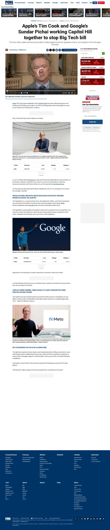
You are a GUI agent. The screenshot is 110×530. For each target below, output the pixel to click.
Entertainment (77, 457)
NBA (24, 487)
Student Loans (9, 459)
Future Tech (8, 495)
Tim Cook (22, 103)
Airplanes (76, 465)
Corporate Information (80, 497)
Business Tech (9, 491)
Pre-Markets (43, 475)
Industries (42, 471)
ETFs (41, 467)
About (76, 482)
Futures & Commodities (46, 463)
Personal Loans (9, 463)
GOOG (15, 261)
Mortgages (8, 457)
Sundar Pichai (42, 103)
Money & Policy (26, 459)
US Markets (43, 459)
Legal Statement (24, 521)
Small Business (26, 461)
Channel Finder (78, 485)
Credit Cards (8, 461)
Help (46, 518)
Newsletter (97, 519)
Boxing (24, 493)
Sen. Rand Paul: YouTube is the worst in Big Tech (20, 96)
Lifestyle (55, 2)
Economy (31, 2)
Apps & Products (78, 508)
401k (6, 469)
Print (56, 50)
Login (94, 2)
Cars (75, 463)
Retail (41, 473)
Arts (75, 469)
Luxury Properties (95, 461)
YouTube (85, 519)
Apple (14, 103)
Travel (75, 461)
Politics (33, 21)
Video (78, 2)
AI (5, 497)
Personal (93, 457)
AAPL (15, 169)
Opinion (42, 482)
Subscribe (92, 122)
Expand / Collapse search (91, 3)
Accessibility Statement (80, 501)
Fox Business (9, 3)
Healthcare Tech (9, 493)
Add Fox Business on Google (70, 50)
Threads (53, 50)
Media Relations (78, 495)
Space (7, 499)
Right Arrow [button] (107, 13)
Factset (53, 520)
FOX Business (31, 180)
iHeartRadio (103, 519)
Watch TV (101, 2)
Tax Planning (8, 473)
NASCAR (25, 491)
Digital (7, 485)
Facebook (47, 50)
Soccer (24, 495)
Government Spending (28, 457)
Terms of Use (96, 127)
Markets (39, 2)
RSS (94, 519)
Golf (24, 497)
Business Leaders (44, 469)
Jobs (75, 487)
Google (31, 205)
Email (59, 50)
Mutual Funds (43, 477)
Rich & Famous (78, 459)
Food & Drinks (77, 467)
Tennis (24, 499)
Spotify (100, 519)
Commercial (94, 459)
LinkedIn (91, 519)
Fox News (76, 503)
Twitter (50, 50)
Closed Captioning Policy (80, 499)
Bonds (41, 465)
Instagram (82, 519)
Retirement (8, 471)
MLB (24, 489)
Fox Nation (76, 504)
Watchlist (47, 2)
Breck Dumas (14, 50)
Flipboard (88, 519)
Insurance (7, 467)
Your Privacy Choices (38, 518)
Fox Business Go (78, 506)
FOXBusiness (22, 50)
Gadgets (7, 489)
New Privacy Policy (25, 518)
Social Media (8, 487)
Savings (7, 465)
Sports (25, 482)
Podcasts (85, 2)
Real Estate (64, 2)
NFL (23, 485)
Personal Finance (20, 2)
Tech (71, 2)
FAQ (75, 493)
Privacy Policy (88, 127)
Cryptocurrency (44, 461)
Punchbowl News (58, 184)
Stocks (41, 457)
